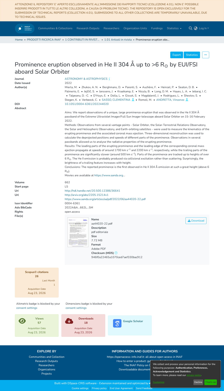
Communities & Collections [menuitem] (55, 28)
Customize (158, 382)
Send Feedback (144, 388)
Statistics (192, 55)
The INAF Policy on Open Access (144, 365)
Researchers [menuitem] (111, 28)
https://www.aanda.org (108, 175)
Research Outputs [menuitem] (88, 28)
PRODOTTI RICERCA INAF (44, 40)
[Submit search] (190, 28)
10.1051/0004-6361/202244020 (87, 104)
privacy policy (194, 375)
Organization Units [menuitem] (135, 28)
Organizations (46, 369)
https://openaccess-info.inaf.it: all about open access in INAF (145, 357)
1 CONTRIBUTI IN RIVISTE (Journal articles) (82, 40)
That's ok (210, 382)
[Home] (25, 28)
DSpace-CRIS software (82, 383)
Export (177, 55)
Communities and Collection (46, 357)
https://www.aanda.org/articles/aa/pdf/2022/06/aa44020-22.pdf (105, 199)
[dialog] (185, 374)
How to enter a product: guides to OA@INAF (145, 361)
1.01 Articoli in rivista (118, 40)
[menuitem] (173, 28)
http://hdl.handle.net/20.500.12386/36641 (92, 191)
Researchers (46, 365)
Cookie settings (80, 388)
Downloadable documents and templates (145, 369)
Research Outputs (46, 361)
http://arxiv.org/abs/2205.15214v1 (86, 195)
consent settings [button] (26, 308)
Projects (46, 374)
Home (19, 40)
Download (197, 221)
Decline (198, 382)
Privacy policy (99, 388)
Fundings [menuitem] (157, 28)
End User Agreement (121, 388)
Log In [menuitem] (203, 28)
